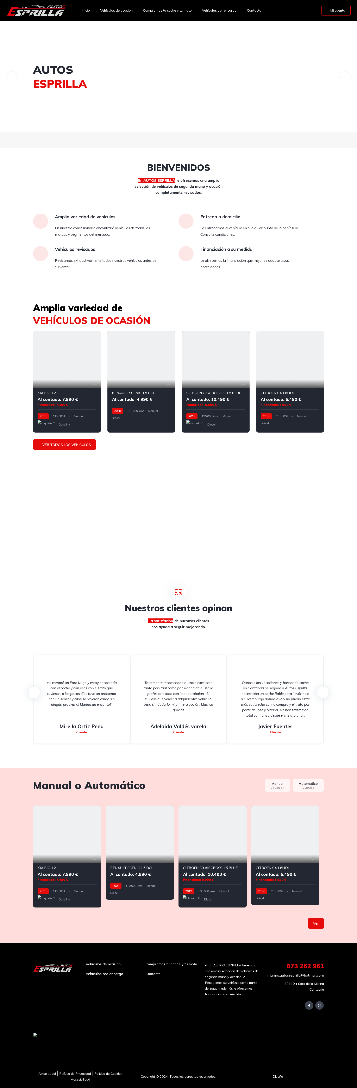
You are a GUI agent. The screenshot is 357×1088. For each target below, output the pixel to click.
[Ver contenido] (178, 77)
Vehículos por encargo (219, 10)
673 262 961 (305, 966)
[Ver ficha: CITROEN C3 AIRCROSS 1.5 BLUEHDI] (216, 382)
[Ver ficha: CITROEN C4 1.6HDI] (290, 382)
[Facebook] (309, 1005)
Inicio (86, 10)
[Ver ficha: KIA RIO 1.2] (67, 382)
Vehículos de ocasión (116, 10)
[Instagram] (319, 1005)
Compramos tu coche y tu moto (167, 10)
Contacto (254, 10)
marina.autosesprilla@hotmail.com (295, 975)
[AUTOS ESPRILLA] (36, 10)
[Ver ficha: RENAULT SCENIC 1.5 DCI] (141, 382)
